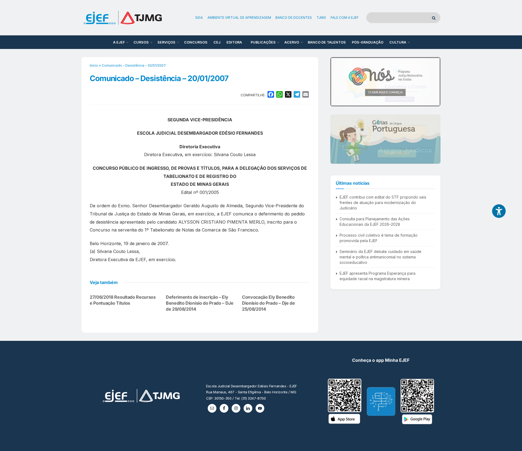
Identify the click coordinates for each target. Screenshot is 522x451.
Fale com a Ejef (345, 18)
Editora (234, 42)
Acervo (291, 42)
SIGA (199, 18)
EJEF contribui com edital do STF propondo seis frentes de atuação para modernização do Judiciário (383, 202)
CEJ (216, 42)
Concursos (195, 42)
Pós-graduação (367, 42)
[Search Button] (434, 17)
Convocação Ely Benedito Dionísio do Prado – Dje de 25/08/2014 (268, 303)
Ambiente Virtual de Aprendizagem (239, 18)
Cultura (397, 42)
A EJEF (119, 42)
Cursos (141, 42)
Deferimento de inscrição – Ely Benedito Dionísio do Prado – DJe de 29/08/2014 (200, 303)
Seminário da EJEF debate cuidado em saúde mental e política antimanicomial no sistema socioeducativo (380, 256)
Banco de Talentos (327, 42)
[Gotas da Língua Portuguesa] (385, 139)
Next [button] (434, 81)
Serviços (166, 42)
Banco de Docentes (293, 18)
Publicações (263, 42)
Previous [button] (336, 81)
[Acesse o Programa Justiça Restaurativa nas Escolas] (385, 81)
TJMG (321, 18)
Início (94, 65)
